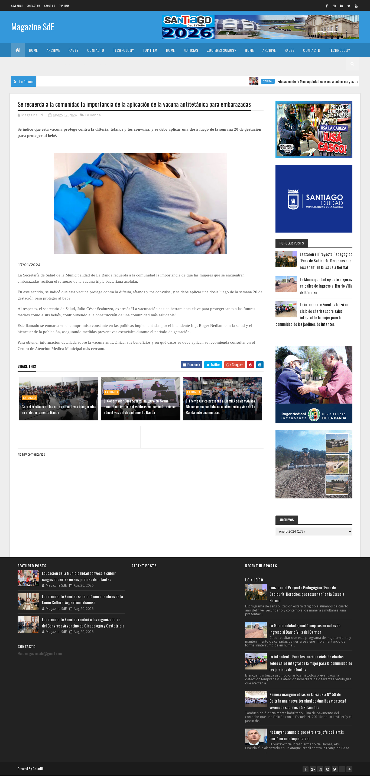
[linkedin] (342, 6)
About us (49, 6)
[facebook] (327, 6)
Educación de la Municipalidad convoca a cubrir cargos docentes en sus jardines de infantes (79, 576)
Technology (123, 50)
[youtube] (356, 6)
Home (33, 50)
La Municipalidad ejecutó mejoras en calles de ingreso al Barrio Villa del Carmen (326, 285)
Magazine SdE (32, 26)
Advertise (17, 6)
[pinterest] (327, 769)
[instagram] (334, 6)
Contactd (95, 50)
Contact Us (33, 6)
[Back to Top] (349, 769)
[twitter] (349, 6)
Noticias (191, 50)
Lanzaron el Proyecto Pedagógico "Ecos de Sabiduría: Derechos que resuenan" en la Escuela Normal (326, 260)
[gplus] (313, 769)
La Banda (93, 114)
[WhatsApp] (342, 769)
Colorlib (38, 768)
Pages (74, 50)
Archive (53, 50)
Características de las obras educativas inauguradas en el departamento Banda (59, 409)
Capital (251, 81)
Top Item (64, 6)
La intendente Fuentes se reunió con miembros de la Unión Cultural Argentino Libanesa (82, 599)
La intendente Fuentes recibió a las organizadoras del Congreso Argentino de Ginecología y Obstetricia (83, 622)
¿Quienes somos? (221, 50)
